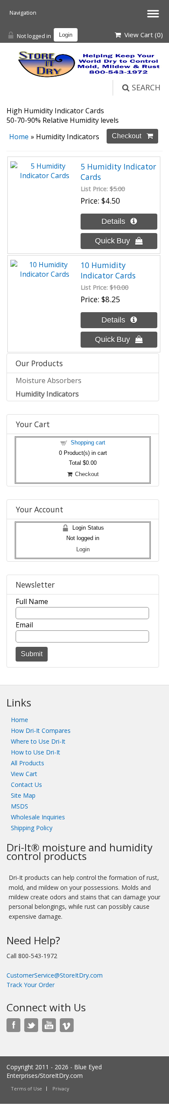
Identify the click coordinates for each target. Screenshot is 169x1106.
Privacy (60, 1088)
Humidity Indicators (47, 394)
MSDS (19, 806)
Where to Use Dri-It (38, 741)
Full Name (32, 601)
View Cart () (142, 34)
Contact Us (26, 784)
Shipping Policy (31, 828)
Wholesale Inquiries (38, 817)
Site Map (23, 795)
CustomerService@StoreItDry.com (54, 975)
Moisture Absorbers (48, 380)
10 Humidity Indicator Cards (108, 270)
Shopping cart (88, 442)
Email (24, 625)
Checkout (85, 474)
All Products (27, 763)
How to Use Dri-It (35, 752)
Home (19, 136)
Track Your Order (30, 985)
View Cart (24, 774)
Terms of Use (26, 1088)
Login (65, 35)
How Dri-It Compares (41, 730)
